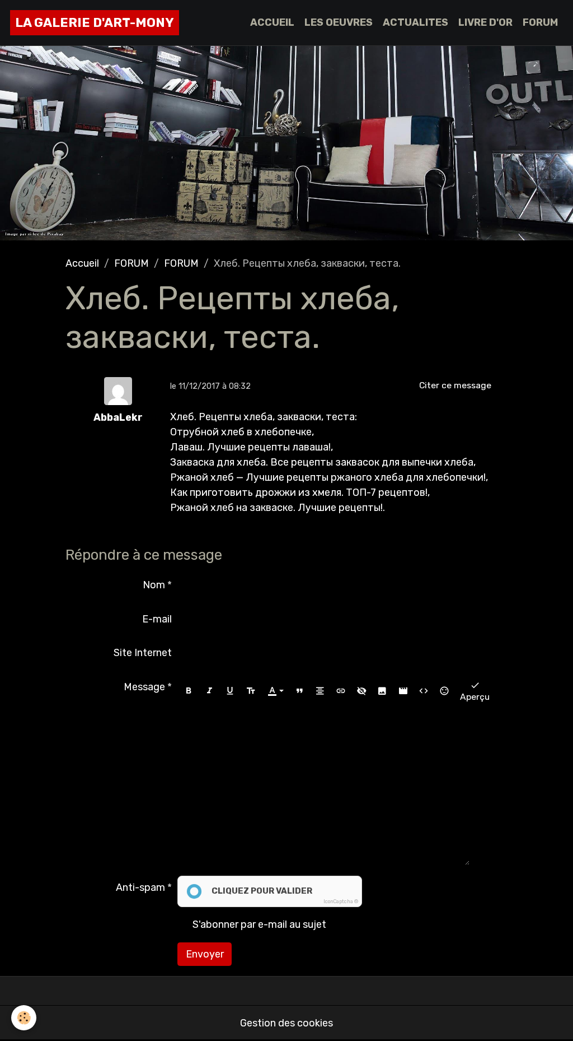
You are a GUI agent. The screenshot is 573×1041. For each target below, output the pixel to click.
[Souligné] (230, 690)
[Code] (423, 690)
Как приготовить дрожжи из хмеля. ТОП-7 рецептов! (299, 492)
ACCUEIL (272, 22)
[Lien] (340, 690)
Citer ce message (455, 385)
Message (144, 687)
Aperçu (475, 696)
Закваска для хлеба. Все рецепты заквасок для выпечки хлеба (321, 462)
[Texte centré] (320, 690)
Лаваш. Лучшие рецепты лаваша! (250, 447)
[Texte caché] (361, 690)
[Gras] (188, 690)
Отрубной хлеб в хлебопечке (241, 432)
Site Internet (143, 653)
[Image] (382, 690)
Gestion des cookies (286, 1023)
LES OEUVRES (338, 22)
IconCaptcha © (340, 901)
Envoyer (205, 954)
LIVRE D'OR (485, 22)
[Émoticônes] (444, 690)
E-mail (157, 619)
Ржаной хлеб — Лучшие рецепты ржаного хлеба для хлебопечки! (328, 477)
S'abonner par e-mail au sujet (259, 924)
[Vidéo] (403, 690)
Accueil (82, 263)
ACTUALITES (415, 22)
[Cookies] (23, 1017)
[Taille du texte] (250, 690)
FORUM (540, 22)
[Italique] (209, 690)
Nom (154, 585)
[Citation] (299, 690)
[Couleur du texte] (275, 690)
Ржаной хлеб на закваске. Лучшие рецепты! (276, 507)
